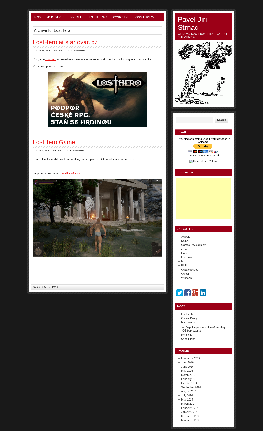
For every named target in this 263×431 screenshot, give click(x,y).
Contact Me (121, 17)
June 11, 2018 (42, 50)
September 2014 (191, 387)
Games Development (193, 244)
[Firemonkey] (203, 161)
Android (185, 236)
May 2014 (187, 399)
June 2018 (187, 362)
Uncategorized (189, 269)
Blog (37, 17)
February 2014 (189, 407)
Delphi (185, 240)
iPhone (185, 249)
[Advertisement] (203, 198)
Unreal (185, 273)
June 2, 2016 (42, 150)
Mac (183, 261)
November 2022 (190, 358)
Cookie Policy (145, 17)
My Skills (76, 17)
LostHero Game (54, 142)
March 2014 (188, 403)
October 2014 (189, 383)
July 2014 (187, 395)
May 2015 (187, 370)
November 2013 (190, 420)
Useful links (98, 17)
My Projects (55, 17)
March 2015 (188, 374)
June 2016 (187, 366)
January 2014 (189, 411)
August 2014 (188, 391)
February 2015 (189, 379)
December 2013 (190, 416)
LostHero (59, 50)
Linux (184, 253)
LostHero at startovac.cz (65, 42)
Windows (186, 277)
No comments (77, 50)
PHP (184, 265)
